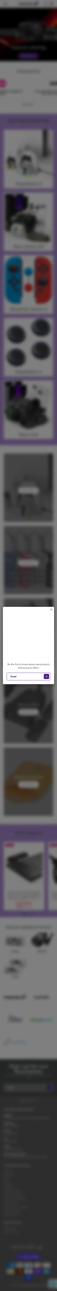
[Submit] (46, 676)
